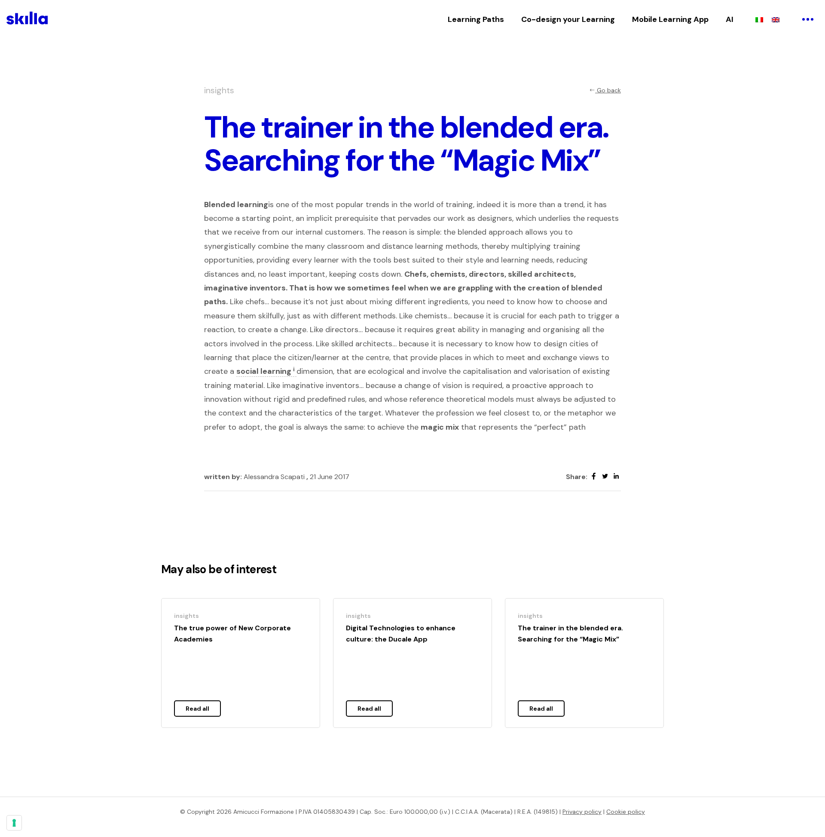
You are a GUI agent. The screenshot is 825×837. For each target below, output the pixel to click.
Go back (608, 90)
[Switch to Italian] (759, 19)
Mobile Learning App (670, 19)
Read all (197, 708)
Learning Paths (476, 19)
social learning (265, 371)
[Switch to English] (775, 19)
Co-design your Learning (568, 19)
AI (729, 19)
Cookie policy (625, 812)
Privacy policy (582, 812)
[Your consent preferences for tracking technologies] (14, 823)
